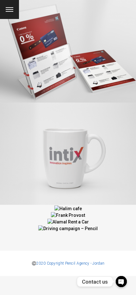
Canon (68, 47)
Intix (68, 149)
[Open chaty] (121, 281)
